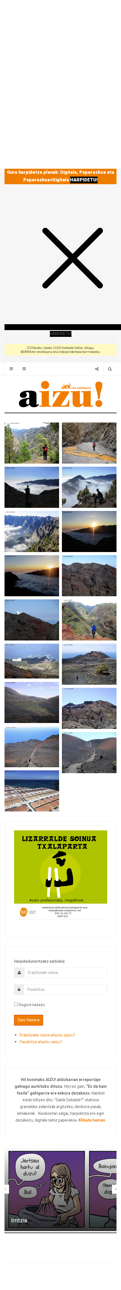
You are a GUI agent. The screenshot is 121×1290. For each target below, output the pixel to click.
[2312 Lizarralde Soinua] (60, 874)
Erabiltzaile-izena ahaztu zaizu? (47, 1035)
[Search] (109, 368)
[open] (11, 368)
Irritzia (19, 1220)
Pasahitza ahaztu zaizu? (41, 1042)
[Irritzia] (60, 1189)
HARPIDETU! (84, 180)
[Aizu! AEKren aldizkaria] (60, 394)
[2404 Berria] (60, 349)
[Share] (96, 368)
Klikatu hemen (92, 1120)
